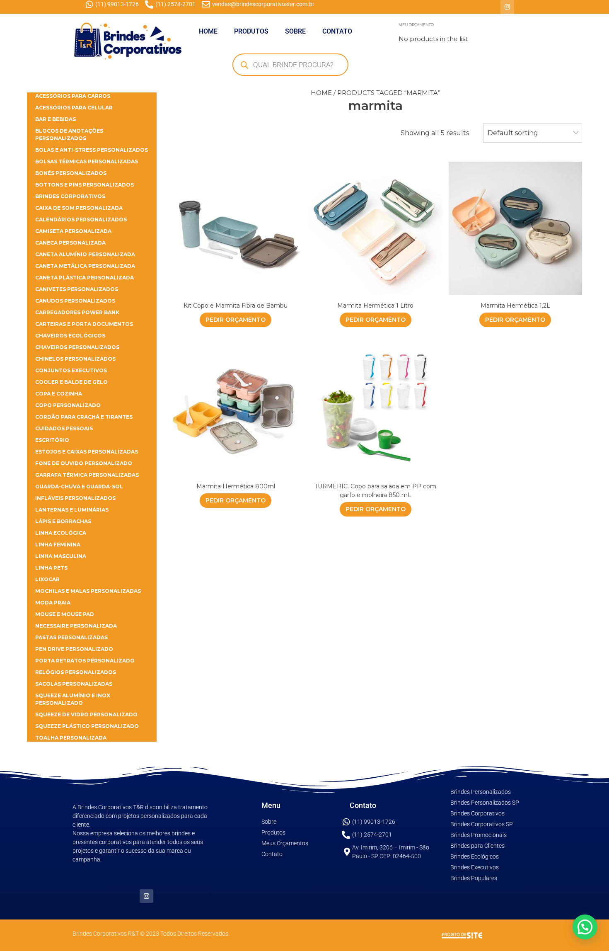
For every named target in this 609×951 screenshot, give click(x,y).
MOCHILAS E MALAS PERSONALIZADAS (88, 591)
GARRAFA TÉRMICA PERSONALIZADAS (87, 475)
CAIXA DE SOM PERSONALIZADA (79, 208)
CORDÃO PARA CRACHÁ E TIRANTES (84, 417)
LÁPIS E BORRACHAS (63, 521)
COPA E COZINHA (58, 394)
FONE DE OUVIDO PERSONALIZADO (83, 463)
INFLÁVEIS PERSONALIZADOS (75, 498)
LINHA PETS (51, 568)
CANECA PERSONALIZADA (70, 243)
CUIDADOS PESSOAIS (64, 428)
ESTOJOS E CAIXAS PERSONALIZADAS (86, 452)
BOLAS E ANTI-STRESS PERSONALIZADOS (91, 150)
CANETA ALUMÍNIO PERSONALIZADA (85, 254)
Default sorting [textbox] (513, 133)
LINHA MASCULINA (60, 556)
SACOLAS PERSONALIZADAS (73, 684)
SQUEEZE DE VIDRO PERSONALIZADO (86, 714)
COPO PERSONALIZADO (68, 405)
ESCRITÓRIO (52, 440)
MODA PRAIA (52, 602)
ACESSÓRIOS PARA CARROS (72, 96)
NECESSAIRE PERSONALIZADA (76, 626)
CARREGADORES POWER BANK (77, 312)
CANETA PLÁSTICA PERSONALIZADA (84, 277)
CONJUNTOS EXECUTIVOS (71, 370)
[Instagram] (507, 7)
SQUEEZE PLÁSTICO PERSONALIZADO (87, 726)
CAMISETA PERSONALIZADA (73, 231)
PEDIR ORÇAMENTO (235, 319)
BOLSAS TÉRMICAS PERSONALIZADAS (86, 161)
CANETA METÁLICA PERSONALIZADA (85, 266)
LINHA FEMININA (57, 544)
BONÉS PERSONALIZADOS (70, 173)
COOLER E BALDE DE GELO (71, 382)
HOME (208, 31)
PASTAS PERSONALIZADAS (71, 637)
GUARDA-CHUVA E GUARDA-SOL (79, 486)
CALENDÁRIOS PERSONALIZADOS (81, 219)
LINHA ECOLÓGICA (60, 533)
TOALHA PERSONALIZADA (70, 738)
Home (321, 93)
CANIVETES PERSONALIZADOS (76, 289)
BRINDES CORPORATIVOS (70, 196)
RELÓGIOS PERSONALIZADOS (75, 672)
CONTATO (337, 31)
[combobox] (532, 133)
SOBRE (295, 31)
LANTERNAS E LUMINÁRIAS (72, 510)
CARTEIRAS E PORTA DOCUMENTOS (84, 324)
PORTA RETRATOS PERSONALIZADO (85, 660)
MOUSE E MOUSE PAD (64, 614)
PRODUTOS (251, 31)
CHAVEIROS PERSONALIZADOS (77, 347)
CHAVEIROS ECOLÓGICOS (70, 335)
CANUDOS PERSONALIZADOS (75, 301)
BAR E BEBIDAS (55, 119)
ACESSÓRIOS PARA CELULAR (74, 107)
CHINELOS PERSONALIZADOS (75, 359)
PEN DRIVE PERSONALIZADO (74, 649)
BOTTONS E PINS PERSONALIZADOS (84, 185)
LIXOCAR (47, 579)
